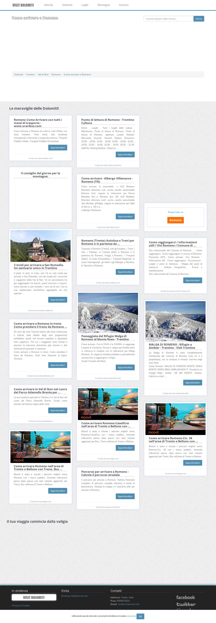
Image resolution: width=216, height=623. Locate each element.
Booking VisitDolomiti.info (74, 596)
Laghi (85, 5)
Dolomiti (67, 5)
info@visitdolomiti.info (129, 604)
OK (140, 616)
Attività (48, 5)
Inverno (123, 5)
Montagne (104, 5)
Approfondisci (57, 147)
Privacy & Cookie (21, 605)
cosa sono (131, 616)
